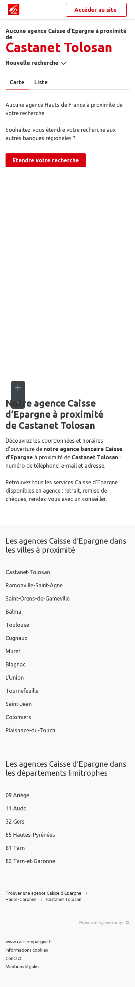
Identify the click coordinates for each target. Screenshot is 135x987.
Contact (13, 958)
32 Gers (15, 821)
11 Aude (16, 808)
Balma (13, 612)
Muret (13, 651)
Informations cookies (27, 949)
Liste (41, 82)
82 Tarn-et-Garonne (30, 861)
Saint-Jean (19, 704)
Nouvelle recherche (32, 63)
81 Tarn (15, 848)
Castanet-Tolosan (28, 572)
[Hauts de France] (13, 9)
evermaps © (117, 922)
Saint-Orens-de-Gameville (38, 598)
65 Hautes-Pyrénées (30, 835)
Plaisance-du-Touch (30, 730)
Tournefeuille (22, 691)
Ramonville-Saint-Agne (34, 585)
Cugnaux (16, 638)
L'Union (15, 677)
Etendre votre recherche (45, 160)
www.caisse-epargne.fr (29, 941)
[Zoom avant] (18, 388)
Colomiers (18, 717)
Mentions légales (22, 966)
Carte (17, 82)
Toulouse (17, 625)
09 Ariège (17, 795)
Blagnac (16, 664)
